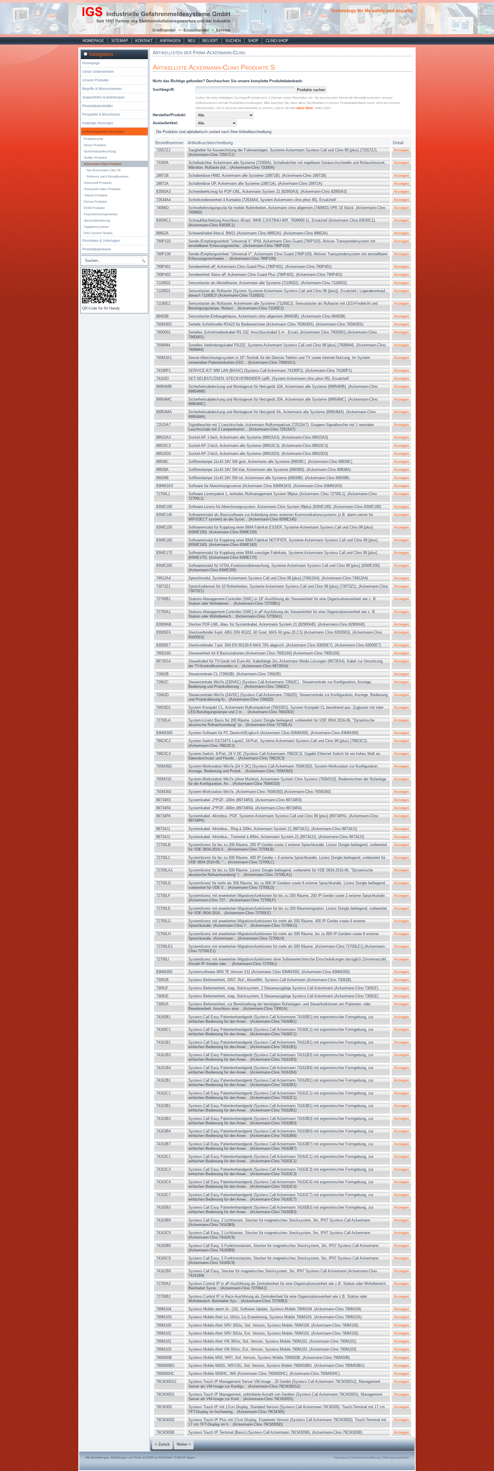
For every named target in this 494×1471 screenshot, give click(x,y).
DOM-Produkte (94, 208)
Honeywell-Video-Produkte (102, 189)
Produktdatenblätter (97, 106)
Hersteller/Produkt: (169, 115)
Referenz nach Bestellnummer (108, 176)
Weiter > (184, 1444)
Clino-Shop (277, 41)
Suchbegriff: (163, 89)
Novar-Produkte (95, 145)
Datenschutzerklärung (365, 1457)
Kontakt (144, 41)
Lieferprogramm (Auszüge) (103, 132)
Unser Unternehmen (98, 72)
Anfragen (170, 41)
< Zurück (162, 1444)
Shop (253, 41)
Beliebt (210, 41)
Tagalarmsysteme (96, 226)
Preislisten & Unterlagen (101, 241)
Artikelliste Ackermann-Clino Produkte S (214, 67)
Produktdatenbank (96, 249)
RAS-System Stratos (98, 233)
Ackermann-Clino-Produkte (102, 164)
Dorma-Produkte (95, 201)
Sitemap (119, 41)
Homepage (93, 41)
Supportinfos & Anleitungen (103, 97)
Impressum (341, 1457)
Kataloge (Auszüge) (97, 123)
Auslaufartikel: (165, 123)
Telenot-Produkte (95, 195)
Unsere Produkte (95, 80)
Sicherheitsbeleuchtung (100, 151)
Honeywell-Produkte (98, 182)
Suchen (233, 41)
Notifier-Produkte (95, 157)
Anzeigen (401, 150)
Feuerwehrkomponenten (101, 214)
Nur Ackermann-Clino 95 (104, 170)
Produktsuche (93, 138)
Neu (191, 41)
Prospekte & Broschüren (101, 114)
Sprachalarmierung (97, 220)
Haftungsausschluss (395, 1457)
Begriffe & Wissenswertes (102, 89)
